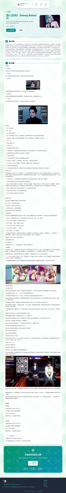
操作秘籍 (45, 484)
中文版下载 (46, 486)
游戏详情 (45, 483)
